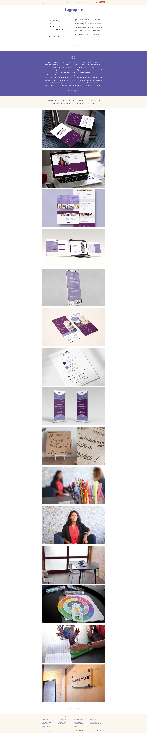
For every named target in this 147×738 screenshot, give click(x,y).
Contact (90, 2)
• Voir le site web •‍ (74, 46)
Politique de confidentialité (56, 731)
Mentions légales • (49, 731)
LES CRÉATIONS (68, 2)
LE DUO (84, 2)
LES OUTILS (77, 2)
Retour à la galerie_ (73, 710)
